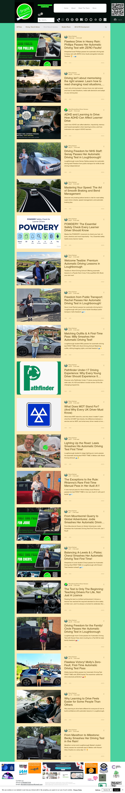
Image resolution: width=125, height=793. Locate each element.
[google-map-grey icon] (81, 19)
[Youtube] (90, 19)
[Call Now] (58, 20)
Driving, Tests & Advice (33, 27)
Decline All (107, 790)
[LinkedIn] (100, 19)
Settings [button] (97, 790)
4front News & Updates (51, 27)
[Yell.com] (105, 19)
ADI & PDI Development (82, 27)
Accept (116, 790)
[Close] (122, 789)
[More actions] (104, 37)
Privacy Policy (77, 790)
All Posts (19, 27)
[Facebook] (67, 19)
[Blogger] (86, 19)
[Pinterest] (95, 19)
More (94, 27)
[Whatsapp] (62, 19)
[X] (76, 19)
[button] (40, 14)
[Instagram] (72, 19)
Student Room (66, 27)
